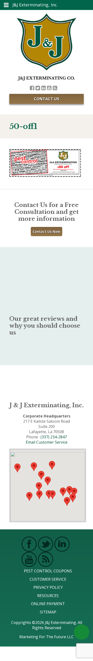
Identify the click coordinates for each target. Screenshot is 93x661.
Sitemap (48, 612)
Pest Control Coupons (48, 571)
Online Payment (48, 603)
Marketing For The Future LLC (46, 636)
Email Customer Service (46, 442)
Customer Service (48, 579)
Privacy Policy (48, 587)
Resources (48, 595)
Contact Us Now (46, 231)
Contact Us (46, 98)
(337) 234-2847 (54, 437)
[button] (52, 495)
